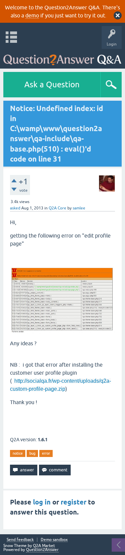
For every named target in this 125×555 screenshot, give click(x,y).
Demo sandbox (54, 540)
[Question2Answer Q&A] (62, 57)
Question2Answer (42, 549)
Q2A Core (57, 208)
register (73, 502)
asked (15, 208)
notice (18, 453)
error (46, 453)
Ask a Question (52, 84)
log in (42, 502)
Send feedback (20, 540)
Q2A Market (44, 545)
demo (32, 15)
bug (32, 453)
